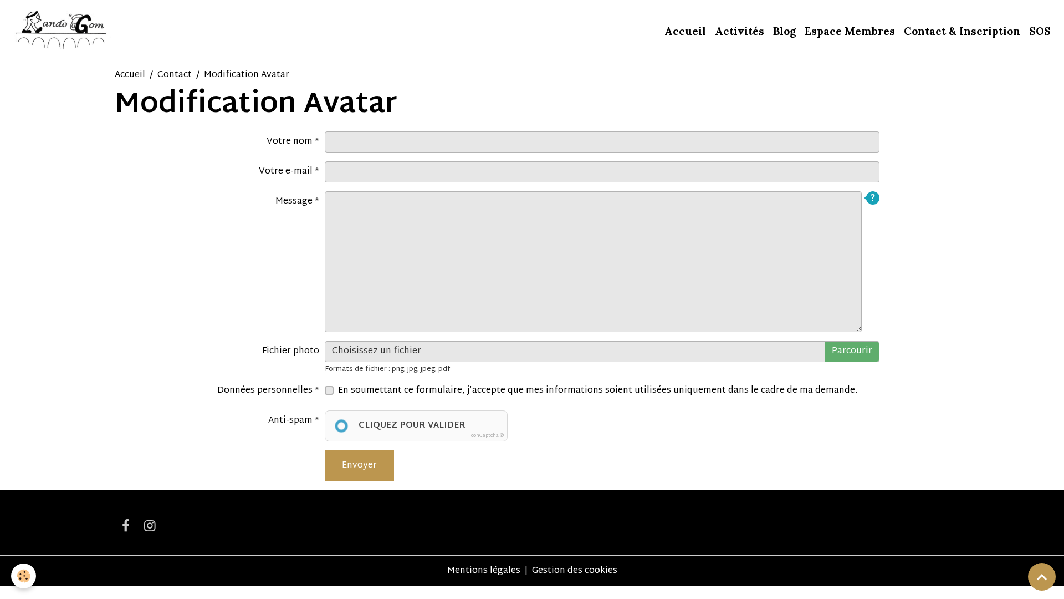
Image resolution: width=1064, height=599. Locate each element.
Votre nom (290, 142)
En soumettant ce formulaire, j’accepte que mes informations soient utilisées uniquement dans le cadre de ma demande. (597, 391)
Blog (784, 31)
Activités (739, 31)
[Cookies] (23, 576)
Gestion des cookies (574, 571)
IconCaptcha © (486, 436)
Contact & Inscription (962, 31)
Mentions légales (483, 571)
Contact (174, 75)
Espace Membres (850, 31)
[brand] (62, 31)
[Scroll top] (1042, 577)
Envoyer (359, 466)
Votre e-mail (286, 172)
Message (294, 202)
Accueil (685, 31)
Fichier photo (290, 351)
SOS (1040, 31)
